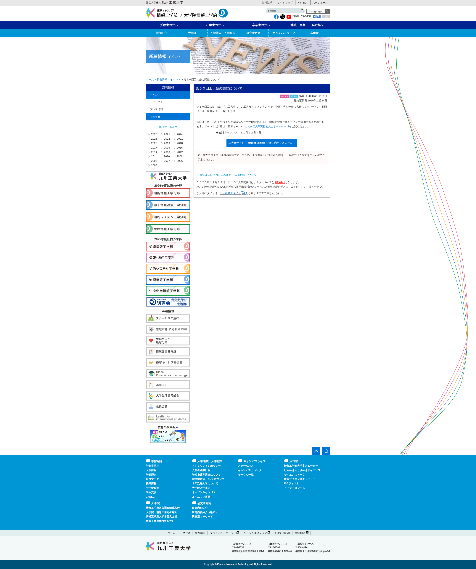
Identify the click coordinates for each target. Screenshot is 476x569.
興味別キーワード (202, 516)
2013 (167, 152)
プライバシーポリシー (223, 532)
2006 (179, 160)
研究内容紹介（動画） (205, 512)
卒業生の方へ (261, 25)
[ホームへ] (326, 451)
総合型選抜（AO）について (208, 478)
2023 (154, 138)
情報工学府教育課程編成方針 (163, 507)
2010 (166, 156)
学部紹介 (161, 32)
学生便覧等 (152, 487)
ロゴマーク (152, 478)
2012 (179, 152)
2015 (179, 147)
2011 (154, 156)
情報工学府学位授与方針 (160, 520)
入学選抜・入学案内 (222, 32)
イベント (155, 94)
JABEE (150, 496)
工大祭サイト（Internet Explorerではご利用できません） (262, 142)
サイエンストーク (294, 474)
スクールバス (246, 465)
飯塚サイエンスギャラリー (299, 478)
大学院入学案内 (201, 487)
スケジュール (320, 2)
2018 (179, 143)
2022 (167, 138)
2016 (167, 147)
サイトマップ (285, 2)
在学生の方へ (215, 25)
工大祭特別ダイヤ (230, 193)
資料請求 (267, 2)
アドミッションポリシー (206, 465)
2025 (167, 134)
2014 (154, 152)
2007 (167, 160)
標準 (316, 16)
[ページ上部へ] (316, 451)
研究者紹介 (253, 32)
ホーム (171, 532)
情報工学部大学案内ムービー (301, 465)
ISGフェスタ (291, 483)
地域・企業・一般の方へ (307, 25)
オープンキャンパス (204, 492)
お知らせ (155, 116)
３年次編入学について (205, 483)
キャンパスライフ (284, 32)
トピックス (156, 102)
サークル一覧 (246, 474)
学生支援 (151, 492)
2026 (154, 134)
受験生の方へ (169, 25)
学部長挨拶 (152, 465)
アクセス (302, 2)
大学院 (192, 32)
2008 (154, 160)
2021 (179, 138)
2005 (154, 165)
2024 (179, 134)
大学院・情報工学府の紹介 (161, 512)
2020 (154, 143)
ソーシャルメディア (255, 532)
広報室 (314, 32)
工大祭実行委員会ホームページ (271, 126)
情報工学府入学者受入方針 (161, 516)
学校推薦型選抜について (206, 474)
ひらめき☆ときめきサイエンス (302, 470)
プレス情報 (156, 109)
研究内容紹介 (200, 507)
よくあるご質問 (201, 496)
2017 (154, 147)
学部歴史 (151, 474)
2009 (179, 156)
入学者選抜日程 (201, 470)
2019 (167, 143)
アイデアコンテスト (296, 487)
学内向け (300, 532)
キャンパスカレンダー (251, 470)
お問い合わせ (282, 532)
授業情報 (151, 483)
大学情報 (151, 470)
